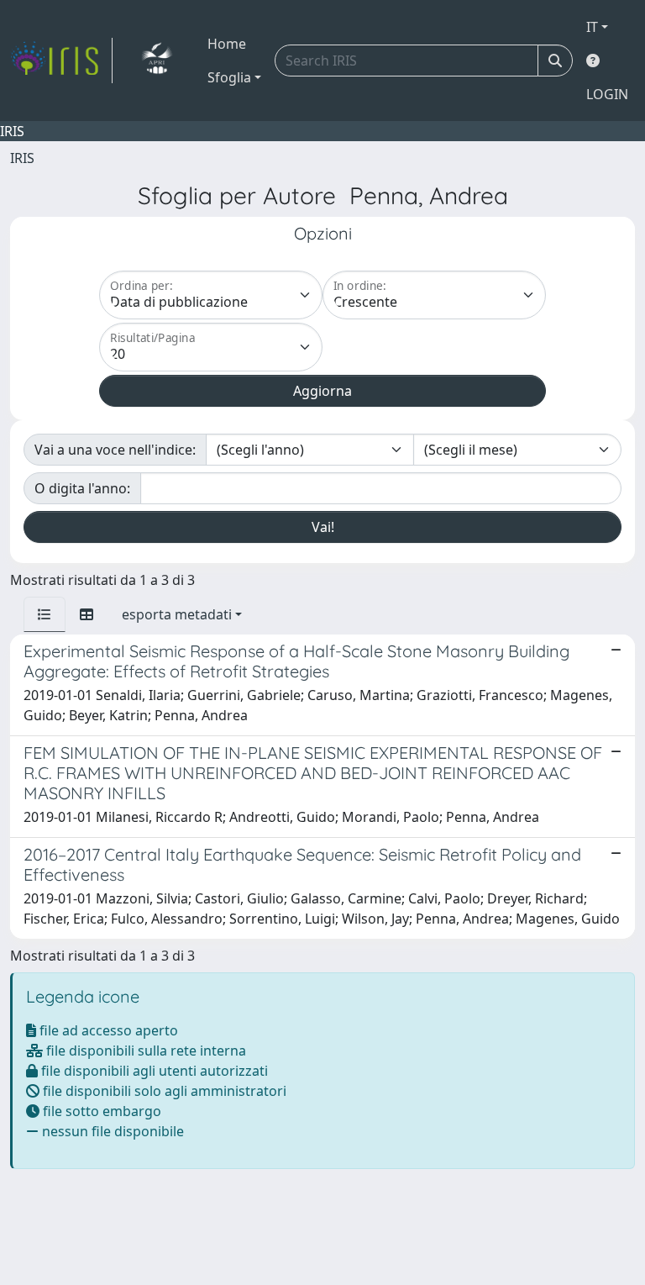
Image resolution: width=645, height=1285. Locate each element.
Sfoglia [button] (229, 77)
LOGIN (607, 94)
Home (226, 43)
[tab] (45, 614)
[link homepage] (61, 60)
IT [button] (592, 27)
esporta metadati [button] (177, 614)
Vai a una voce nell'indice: (115, 449)
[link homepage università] (156, 60)
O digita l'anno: (82, 488)
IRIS (22, 158)
